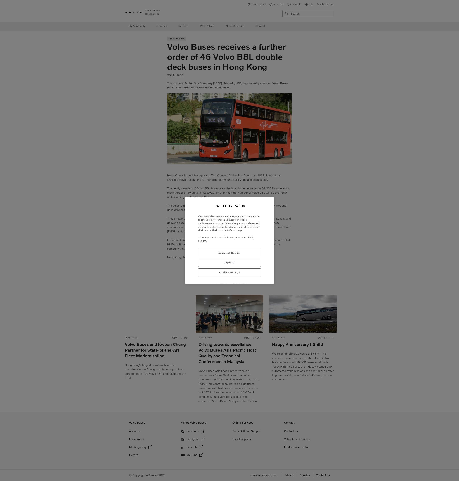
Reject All (229, 262)
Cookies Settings (229, 272)
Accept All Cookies (229, 253)
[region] (229, 240)
